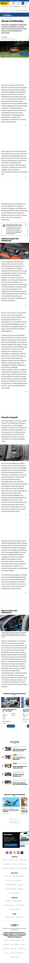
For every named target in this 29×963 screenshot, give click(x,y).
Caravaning (4, 859)
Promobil (12, 953)
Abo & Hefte (9, 900)
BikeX (23, 940)
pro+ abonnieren (6, 864)
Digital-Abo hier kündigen (11, 888)
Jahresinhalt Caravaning (14, 909)
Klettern (23, 944)
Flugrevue (17, 944)
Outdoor (7, 953)
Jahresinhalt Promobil (20, 905)
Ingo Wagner (4, 36)
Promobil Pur (14, 864)
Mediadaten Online (10, 917)
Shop (17, 859)
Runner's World (19, 953)
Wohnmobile (16, 6)
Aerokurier (6, 940)
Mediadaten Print (19, 917)
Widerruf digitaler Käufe (14, 893)
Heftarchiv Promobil (17, 900)
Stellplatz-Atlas (22, 864)
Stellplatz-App (22, 859)
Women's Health (14, 957)
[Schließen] (25, 225)
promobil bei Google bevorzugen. (13, 233)
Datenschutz (9, 880)
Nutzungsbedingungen (18, 876)
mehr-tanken (6, 948)
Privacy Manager (17, 880)
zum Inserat (11, 726)
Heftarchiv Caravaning (8, 905)
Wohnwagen (24, 6)
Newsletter (11, 859)
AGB (11, 876)
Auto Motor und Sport (15, 940)
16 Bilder (25, 54)
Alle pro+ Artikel (4, 6)
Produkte (17, 0)
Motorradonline (21, 948)
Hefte (14, 0)
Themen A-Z (4, 868)
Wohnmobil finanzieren (22, 868)
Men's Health (13, 948)
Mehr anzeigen (13, 822)
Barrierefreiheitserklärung (11, 884)
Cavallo (11, 944)
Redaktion (20, 888)
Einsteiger (10, 6)
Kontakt (6, 876)
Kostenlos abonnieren (10, 845)
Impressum (20, 884)
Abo (10, 0)
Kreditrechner (12, 868)
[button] (14, 49)
